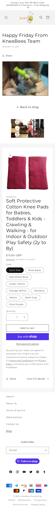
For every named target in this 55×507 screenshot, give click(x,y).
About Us (11, 403)
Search (10, 396)
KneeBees (25, 496)
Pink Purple (16, 304)
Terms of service (20, 505)
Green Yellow (17, 283)
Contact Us (12, 424)
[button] (6, 17)
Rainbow (39, 290)
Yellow (13, 297)
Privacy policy (40, 500)
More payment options (27, 344)
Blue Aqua (34, 270)
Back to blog (29, 107)
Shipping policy (38, 505)
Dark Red (14, 270)
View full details (36, 378)
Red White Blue (18, 277)
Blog (9, 431)
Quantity (10, 311)
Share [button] (9, 55)
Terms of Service (15, 410)
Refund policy (14, 417)
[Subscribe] (45, 450)
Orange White (17, 290)
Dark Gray (31, 297)
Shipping (10, 259)
